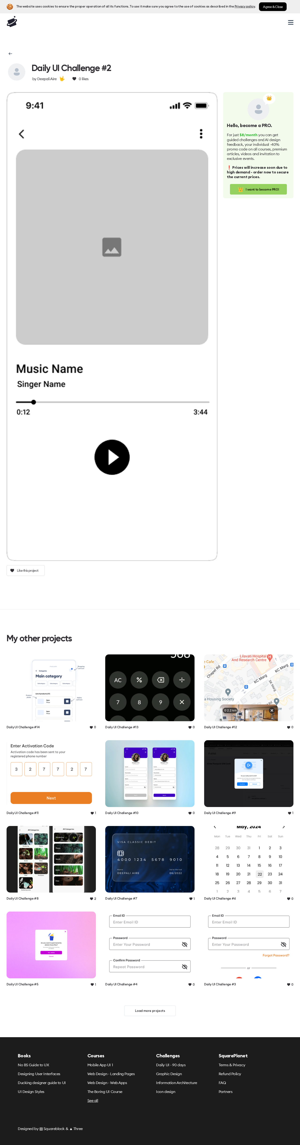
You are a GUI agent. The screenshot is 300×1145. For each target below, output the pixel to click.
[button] (10, 54)
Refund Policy (230, 1074)
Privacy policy (245, 6)
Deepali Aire (47, 78)
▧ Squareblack (52, 1128)
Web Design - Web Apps (107, 1083)
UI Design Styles (31, 1091)
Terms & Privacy (232, 1065)
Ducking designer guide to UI (42, 1083)
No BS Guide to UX (33, 1065)
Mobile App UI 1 (100, 1065)
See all (92, 1100)
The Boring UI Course (104, 1091)
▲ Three (76, 1128)
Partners (225, 1091)
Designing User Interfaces (39, 1074)
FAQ (222, 1083)
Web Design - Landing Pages (111, 1074)
